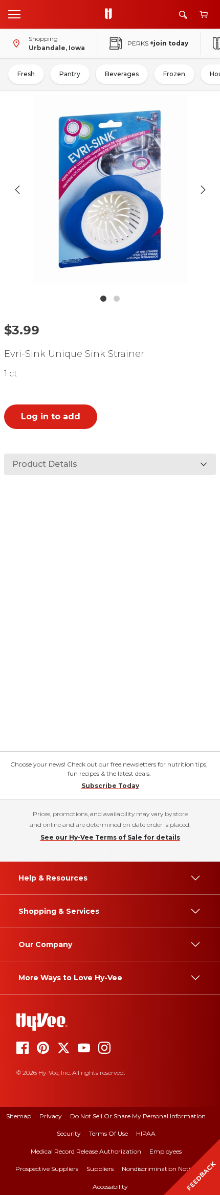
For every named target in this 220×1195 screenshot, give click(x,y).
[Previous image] (17, 190)
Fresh (26, 74)
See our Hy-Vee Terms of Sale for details (110, 837)
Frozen (174, 74)
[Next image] (203, 190)
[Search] (183, 15)
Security (69, 1133)
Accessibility (110, 1186)
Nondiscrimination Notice (159, 1169)
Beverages (122, 74)
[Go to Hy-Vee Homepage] (111, 14)
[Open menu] (14, 14)
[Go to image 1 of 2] (103, 298)
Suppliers (100, 1169)
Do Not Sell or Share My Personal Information (138, 1116)
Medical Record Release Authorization (86, 1151)
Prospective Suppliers (46, 1169)
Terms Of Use (108, 1133)
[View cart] (203, 14)
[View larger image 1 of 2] (110, 189)
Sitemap (18, 1116)
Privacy (50, 1116)
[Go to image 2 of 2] (116, 298)
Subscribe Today (110, 786)
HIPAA (146, 1133)
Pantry (69, 74)
